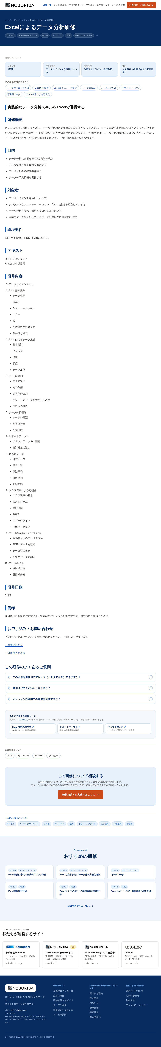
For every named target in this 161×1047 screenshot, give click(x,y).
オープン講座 (88, 5)
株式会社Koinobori (19, 1010)
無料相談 (130, 1000)
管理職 (129, 824)
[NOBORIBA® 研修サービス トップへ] (20, 988)
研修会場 (94, 1007)
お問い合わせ (132, 995)
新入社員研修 (60, 5)
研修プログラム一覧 (63, 991)
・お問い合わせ (14, 645)
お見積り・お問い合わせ (141, 5)
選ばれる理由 (96, 993)
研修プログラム (20, 20)
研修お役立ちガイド (63, 1000)
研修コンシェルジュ (63, 1010)
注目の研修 (74, 5)
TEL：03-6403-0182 (14, 1019)
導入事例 (94, 998)
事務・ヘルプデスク (83, 35)
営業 (68, 35)
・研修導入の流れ (15, 653)
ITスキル (10, 35)
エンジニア (57, 35)
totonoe (22, 720)
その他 (45, 35)
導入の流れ (95, 1017)
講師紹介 (94, 1012)
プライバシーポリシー (137, 1005)
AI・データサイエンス (28, 35)
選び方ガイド (103, 5)
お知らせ (94, 1003)
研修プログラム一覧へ (79, 906)
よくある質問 (118, 5)
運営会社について (135, 991)
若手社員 (104, 824)
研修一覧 (47, 5)
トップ (8, 20)
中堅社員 (117, 824)
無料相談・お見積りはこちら (78, 794)
